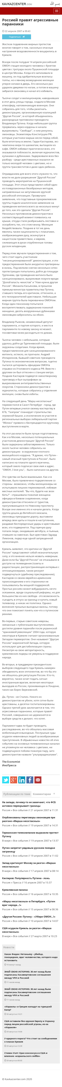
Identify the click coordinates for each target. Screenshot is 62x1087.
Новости (8, 947)
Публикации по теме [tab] (16, 794)
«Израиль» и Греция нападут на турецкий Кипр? (28, 1010)
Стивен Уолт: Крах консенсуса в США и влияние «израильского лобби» (25, 1056)
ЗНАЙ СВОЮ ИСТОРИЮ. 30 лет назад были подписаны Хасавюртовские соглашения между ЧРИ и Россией (27, 976)
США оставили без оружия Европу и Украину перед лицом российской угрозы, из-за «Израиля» (29, 1026)
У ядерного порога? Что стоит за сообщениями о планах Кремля (30, 1042)
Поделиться (15, 36)
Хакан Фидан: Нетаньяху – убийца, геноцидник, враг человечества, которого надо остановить (31, 959)
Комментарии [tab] (44, 794)
